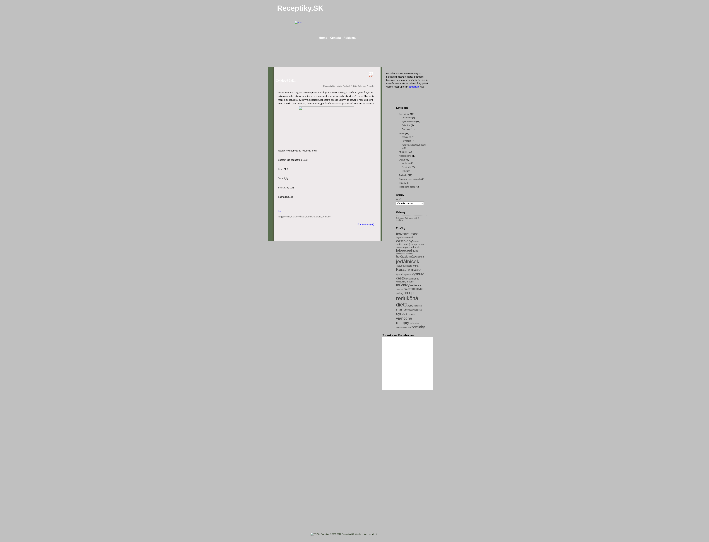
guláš (415, 251)
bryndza (400, 237)
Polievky (403, 175)
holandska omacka (404, 254)
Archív (398, 199)
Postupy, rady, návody (410, 179)
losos (416, 278)
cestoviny (404, 241)
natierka (415, 285)
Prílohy (402, 183)
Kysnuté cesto (409, 121)
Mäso (402, 133)
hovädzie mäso (406, 256)
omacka (399, 289)
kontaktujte (414, 87)
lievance (409, 279)
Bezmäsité (337, 86)
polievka (417, 288)
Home (323, 37)
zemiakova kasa (403, 327)
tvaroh (411, 314)
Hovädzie (406, 141)
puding (399, 293)
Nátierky (406, 163)
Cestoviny (407, 117)
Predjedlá (406, 167)
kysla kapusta (403, 274)
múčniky (403, 285)
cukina (416, 242)
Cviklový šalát (285, 80)
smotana (411, 310)
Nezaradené (405, 156)
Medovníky (401, 282)
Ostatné (403, 159)
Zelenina (362, 86)
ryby (410, 305)
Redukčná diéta (350, 86)
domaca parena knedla (408, 247)
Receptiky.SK (300, 8)
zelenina (414, 323)
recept (409, 293)
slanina (401, 309)
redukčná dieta (313, 216)
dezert (421, 244)
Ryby (404, 171)
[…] (279, 210)
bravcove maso (407, 234)
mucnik (410, 281)
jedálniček (407, 261)
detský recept (410, 244)
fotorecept (404, 250)
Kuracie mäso (408, 269)
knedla (408, 266)
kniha (415, 266)
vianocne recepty (404, 320)
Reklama (349, 37)
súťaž (404, 314)
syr (398, 313)
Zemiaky (370, 86)
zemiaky (326, 216)
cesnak (409, 237)
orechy (408, 288)
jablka (420, 256)
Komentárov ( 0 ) (365, 224)
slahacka (418, 306)
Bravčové (406, 137)
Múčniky (403, 152)
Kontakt (335, 37)
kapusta (400, 266)
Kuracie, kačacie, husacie (414, 145)
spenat (419, 310)
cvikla (287, 216)
